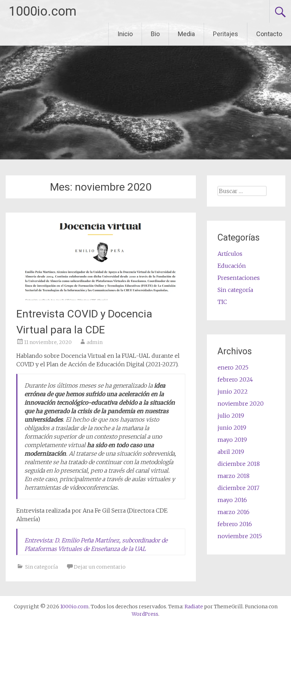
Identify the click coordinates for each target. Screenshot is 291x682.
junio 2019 (232, 427)
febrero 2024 (235, 379)
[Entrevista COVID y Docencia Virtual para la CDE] (100, 297)
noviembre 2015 (240, 536)
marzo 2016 (233, 511)
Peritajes (225, 34)
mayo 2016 (232, 499)
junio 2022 (233, 391)
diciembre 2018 (239, 463)
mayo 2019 (232, 439)
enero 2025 (233, 367)
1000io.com (42, 11)
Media (186, 34)
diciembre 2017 (238, 487)
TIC (222, 301)
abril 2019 (231, 451)
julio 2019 (231, 415)
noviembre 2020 (241, 403)
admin (95, 342)
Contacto (269, 34)
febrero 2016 (235, 524)
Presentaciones (239, 277)
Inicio (125, 34)
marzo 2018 (233, 475)
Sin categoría (41, 567)
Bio (155, 34)
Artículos (230, 253)
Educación (232, 265)
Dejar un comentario (100, 567)
